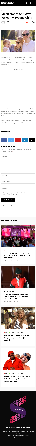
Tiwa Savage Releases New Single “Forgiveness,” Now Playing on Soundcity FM (16, 337)
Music (6, 250)
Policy (13, 427)
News (12, 250)
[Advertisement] (18, 89)
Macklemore (6, 131)
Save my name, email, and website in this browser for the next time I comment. (18, 193)
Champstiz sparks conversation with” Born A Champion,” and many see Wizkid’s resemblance (17, 296)
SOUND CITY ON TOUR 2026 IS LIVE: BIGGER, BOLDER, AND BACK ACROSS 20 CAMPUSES (17, 255)
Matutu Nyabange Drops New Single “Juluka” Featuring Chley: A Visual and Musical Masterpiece (17, 379)
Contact (19, 427)
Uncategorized (7, 10)
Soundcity (9, 21)
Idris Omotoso (8, 260)
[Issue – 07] (18, 410)
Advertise (26, 427)
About (7, 427)
